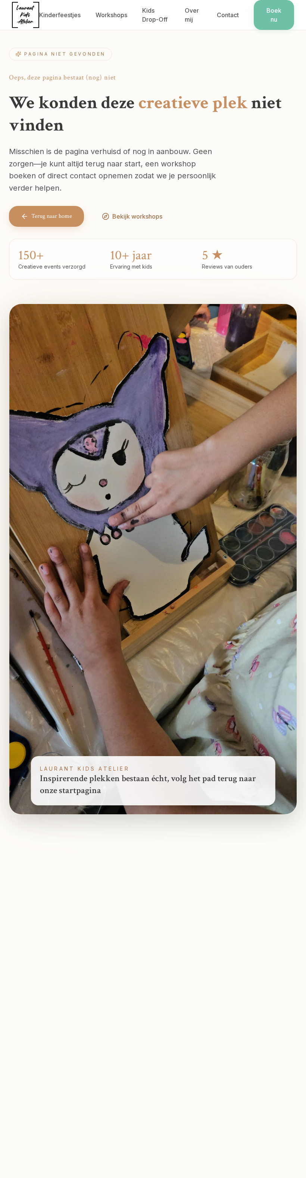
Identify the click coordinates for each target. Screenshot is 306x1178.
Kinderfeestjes (60, 15)
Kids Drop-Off (155, 15)
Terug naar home (51, 216)
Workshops (111, 15)
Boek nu (273, 15)
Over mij (192, 15)
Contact (228, 15)
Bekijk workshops (137, 216)
